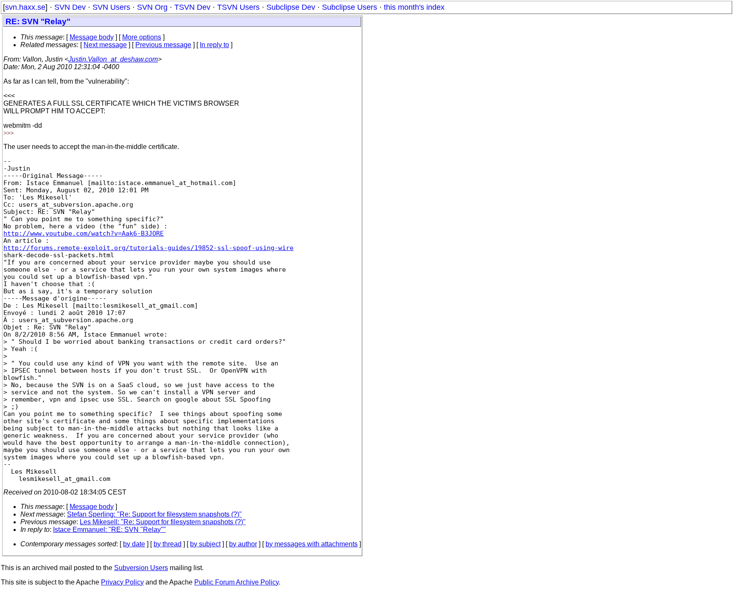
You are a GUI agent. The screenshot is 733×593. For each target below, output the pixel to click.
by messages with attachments (312, 544)
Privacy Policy (122, 582)
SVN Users (111, 7)
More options (141, 37)
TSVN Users (238, 7)
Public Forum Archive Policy (236, 582)
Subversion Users (141, 567)
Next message (105, 44)
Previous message (163, 44)
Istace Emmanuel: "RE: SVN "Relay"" (109, 529)
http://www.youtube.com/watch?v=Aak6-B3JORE (83, 233)
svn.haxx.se (25, 7)
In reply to (214, 44)
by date (134, 544)
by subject (205, 544)
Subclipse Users (349, 7)
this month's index (414, 7)
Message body (92, 37)
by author (243, 544)
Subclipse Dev (290, 7)
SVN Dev (70, 7)
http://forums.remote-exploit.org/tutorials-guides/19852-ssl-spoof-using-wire (148, 247)
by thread (168, 544)
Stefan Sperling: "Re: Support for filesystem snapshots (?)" (154, 514)
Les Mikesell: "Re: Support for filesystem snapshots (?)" (163, 522)
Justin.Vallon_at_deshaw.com (113, 59)
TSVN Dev (192, 7)
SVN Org (152, 7)
